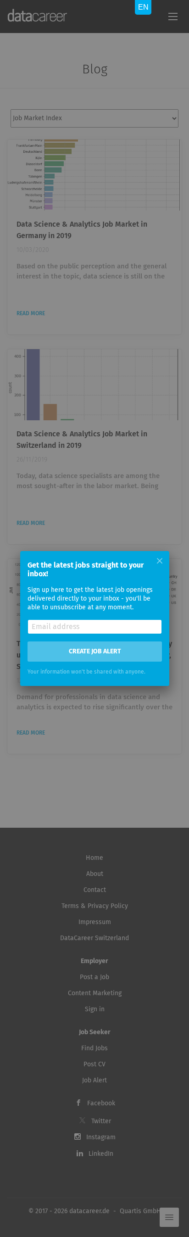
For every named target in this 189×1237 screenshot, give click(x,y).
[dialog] (94, 618)
